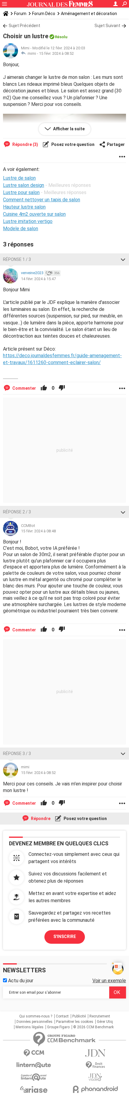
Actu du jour (20, 980)
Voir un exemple (109, 980)
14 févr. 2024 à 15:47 (38, 279)
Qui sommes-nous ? (35, 1016)
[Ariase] (33, 1089)
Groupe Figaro (58, 1027)
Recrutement (99, 1016)
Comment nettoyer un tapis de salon (41, 200)
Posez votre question (72, 144)
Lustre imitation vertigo (27, 221)
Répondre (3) (24, 144)
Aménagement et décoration (89, 13)
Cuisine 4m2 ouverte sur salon (34, 214)
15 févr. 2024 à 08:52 (56, 53)
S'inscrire (64, 936)
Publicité (79, 1016)
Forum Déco (43, 13)
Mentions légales (30, 1027)
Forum (20, 13)
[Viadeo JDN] (95, 1077)
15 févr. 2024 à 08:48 (38, 531)
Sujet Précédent (24, 25)
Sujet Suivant (107, 25)
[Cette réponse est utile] (44, 388)
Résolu (61, 37)
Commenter (23, 388)
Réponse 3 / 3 (17, 753)
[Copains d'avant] (33, 1077)
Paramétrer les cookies (74, 1022)
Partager (116, 144)
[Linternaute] (33, 1065)
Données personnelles (34, 1022)
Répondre (40, 818)
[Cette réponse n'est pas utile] (62, 388)
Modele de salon (20, 228)
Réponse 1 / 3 (17, 259)
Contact (62, 1016)
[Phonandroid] (95, 1089)
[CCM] (33, 1053)
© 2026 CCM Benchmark (93, 1027)
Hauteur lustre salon (24, 207)
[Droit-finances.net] (95, 1065)
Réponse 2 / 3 (17, 511)
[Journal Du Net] (95, 1053)
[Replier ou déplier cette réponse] (123, 259)
